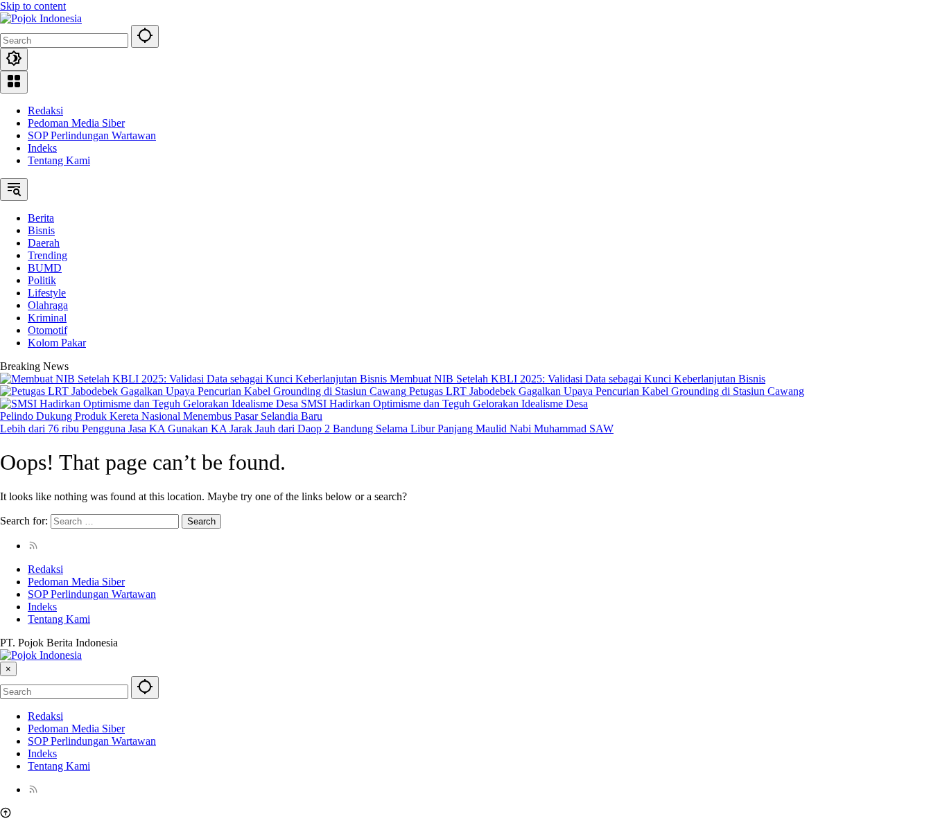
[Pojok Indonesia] (41, 18)
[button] (145, 36)
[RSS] (33, 545)
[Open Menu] (14, 82)
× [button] (8, 669)
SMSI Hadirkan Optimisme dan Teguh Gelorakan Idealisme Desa (444, 403)
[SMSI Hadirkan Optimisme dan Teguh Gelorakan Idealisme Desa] (150, 403)
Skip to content (33, 6)
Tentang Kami (59, 160)
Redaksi (45, 110)
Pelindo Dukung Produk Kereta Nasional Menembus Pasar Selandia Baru (161, 416)
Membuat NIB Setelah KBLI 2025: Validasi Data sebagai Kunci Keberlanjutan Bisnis (577, 379)
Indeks (42, 148)
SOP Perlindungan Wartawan (92, 135)
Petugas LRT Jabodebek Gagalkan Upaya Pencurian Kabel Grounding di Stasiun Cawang (606, 391)
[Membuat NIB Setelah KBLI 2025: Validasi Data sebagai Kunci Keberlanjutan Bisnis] (195, 379)
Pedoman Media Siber (76, 123)
